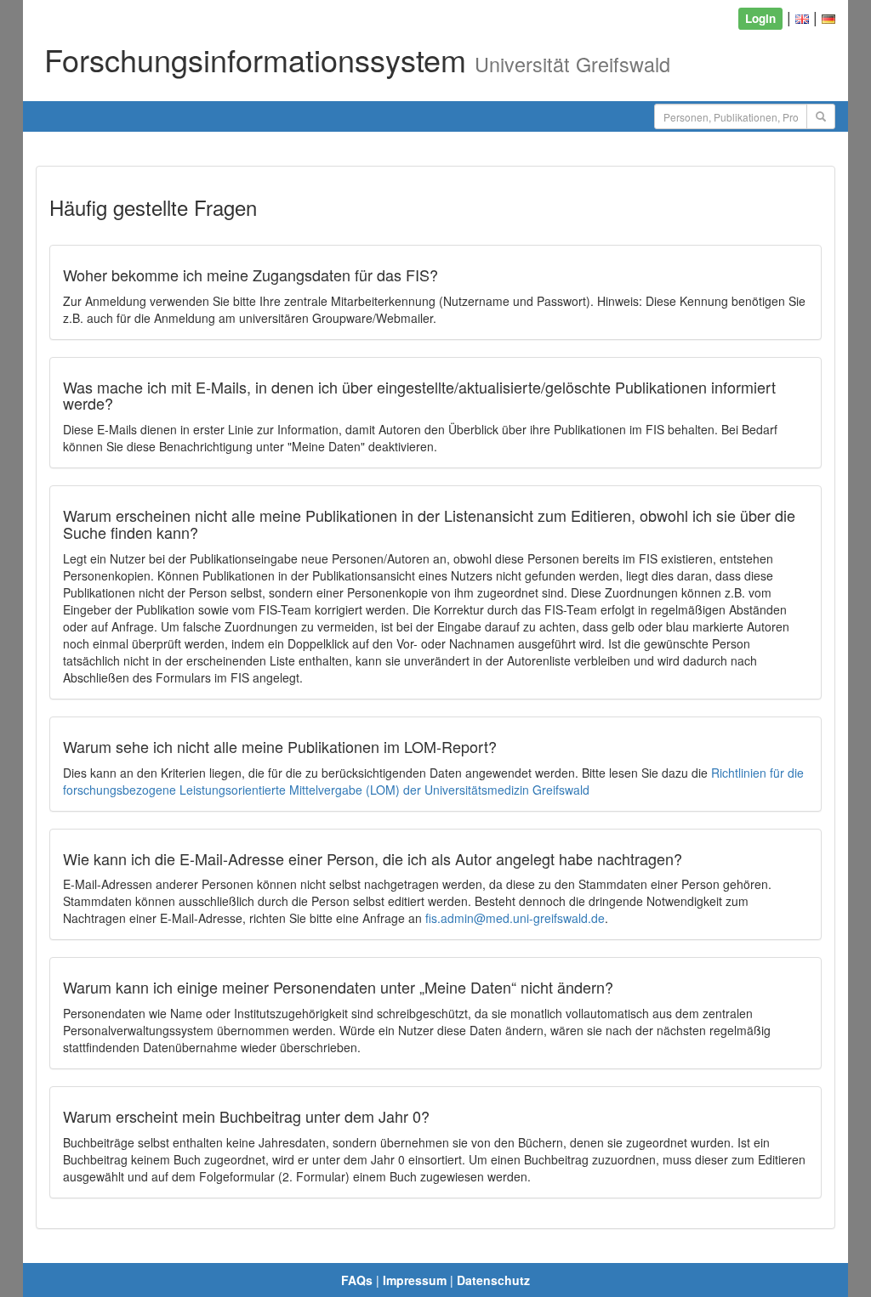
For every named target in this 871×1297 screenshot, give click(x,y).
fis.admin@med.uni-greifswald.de (515, 917)
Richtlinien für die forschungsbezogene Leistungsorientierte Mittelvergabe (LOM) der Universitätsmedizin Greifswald (433, 781)
